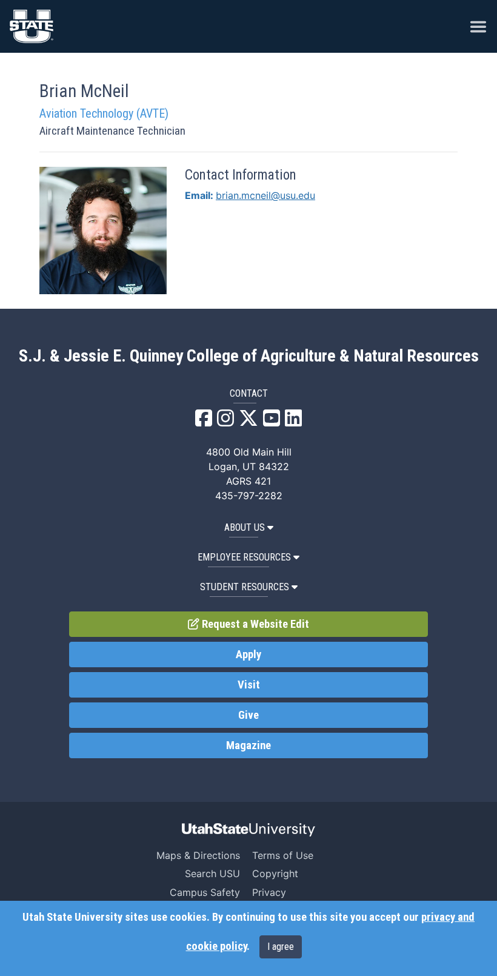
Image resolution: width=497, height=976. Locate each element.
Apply (248, 654)
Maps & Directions (198, 855)
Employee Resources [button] (244, 557)
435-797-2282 (248, 496)
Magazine (248, 745)
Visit (249, 685)
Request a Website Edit (254, 624)
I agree (280, 946)
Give (248, 715)
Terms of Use (282, 855)
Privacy (269, 892)
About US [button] (244, 527)
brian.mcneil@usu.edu (265, 195)
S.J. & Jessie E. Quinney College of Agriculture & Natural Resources (249, 356)
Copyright (275, 873)
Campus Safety (205, 892)
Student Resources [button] (244, 587)
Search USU (212, 873)
